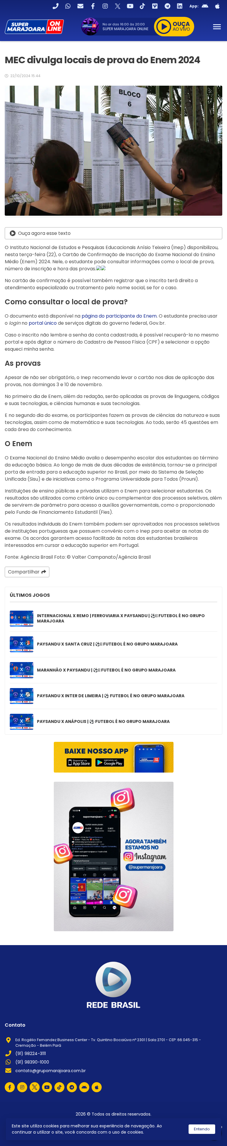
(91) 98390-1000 (32, 1062)
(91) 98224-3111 (30, 1053)
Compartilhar (24, 571)
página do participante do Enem (119, 316)
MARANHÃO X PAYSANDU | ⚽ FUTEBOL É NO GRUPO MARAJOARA (106, 670)
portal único (43, 323)
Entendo (202, 1129)
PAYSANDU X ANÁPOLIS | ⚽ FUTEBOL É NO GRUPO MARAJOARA (103, 721)
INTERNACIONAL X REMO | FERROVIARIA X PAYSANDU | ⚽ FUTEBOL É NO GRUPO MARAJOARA (121, 618)
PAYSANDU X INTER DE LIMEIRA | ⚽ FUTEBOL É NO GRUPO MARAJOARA (110, 696)
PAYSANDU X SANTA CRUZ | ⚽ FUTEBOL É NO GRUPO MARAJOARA (107, 644)
